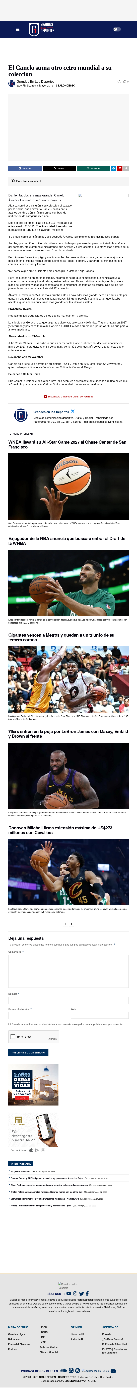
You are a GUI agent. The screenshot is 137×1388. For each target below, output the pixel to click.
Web (73, 1009)
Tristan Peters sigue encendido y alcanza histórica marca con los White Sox (47, 1191)
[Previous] (65, 924)
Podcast (13, 1349)
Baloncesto (66, 85)
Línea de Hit (78, 1334)
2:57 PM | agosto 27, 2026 (85, 1206)
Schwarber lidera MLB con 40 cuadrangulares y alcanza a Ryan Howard (45, 1198)
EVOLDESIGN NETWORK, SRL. (77, 1381)
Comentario (16, 951)
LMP (42, 1337)
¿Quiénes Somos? (112, 1339)
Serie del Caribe (48, 1347)
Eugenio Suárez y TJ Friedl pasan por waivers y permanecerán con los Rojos (47, 1178)
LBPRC (44, 1332)
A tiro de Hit (77, 1339)
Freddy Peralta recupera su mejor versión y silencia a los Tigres (41, 1205)
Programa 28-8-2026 (20, 1171)
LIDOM (43, 1327)
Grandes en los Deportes (35, 81)
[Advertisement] (69, 50)
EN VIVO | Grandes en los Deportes (114, 1351)
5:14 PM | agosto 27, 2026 (97, 1178)
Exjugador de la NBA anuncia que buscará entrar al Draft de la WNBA (66, 540)
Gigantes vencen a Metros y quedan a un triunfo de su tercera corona (61, 637)
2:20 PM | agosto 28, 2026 (44, 1171)
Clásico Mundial (49, 1352)
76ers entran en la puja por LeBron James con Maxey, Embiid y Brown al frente (68, 733)
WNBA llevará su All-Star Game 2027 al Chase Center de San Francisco (67, 444)
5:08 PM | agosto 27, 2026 (101, 1185)
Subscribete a (70, 396)
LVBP (43, 1342)
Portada (106, 1334)
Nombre (14, 993)
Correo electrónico (20, 1009)
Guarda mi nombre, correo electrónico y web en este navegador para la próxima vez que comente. (67, 1024)
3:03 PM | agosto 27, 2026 (92, 1199)
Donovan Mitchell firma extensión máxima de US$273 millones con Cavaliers (60, 830)
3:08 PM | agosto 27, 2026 (96, 1192)
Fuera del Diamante (19, 1344)
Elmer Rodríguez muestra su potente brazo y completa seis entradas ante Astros (49, 1185)
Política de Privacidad (114, 1344)
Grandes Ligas (16, 1334)
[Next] (71, 924)
